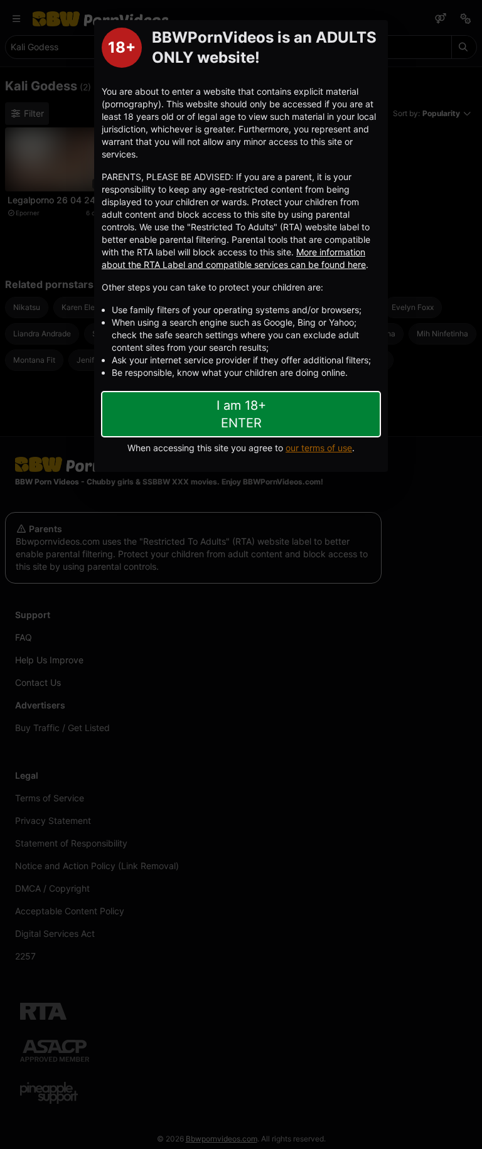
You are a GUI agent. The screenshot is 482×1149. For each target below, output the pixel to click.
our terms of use (319, 447)
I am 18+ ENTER (241, 414)
